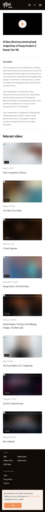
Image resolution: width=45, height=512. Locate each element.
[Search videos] (35, 5)
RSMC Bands (7, 464)
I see (12, 505)
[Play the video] (22, 24)
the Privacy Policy (34, 496)
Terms (5, 476)
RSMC (5, 457)
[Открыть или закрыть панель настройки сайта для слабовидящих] (29, 4)
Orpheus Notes (22, 461)
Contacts (6, 483)
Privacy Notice (8, 479)
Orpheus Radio (22, 457)
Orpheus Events (8, 461)
